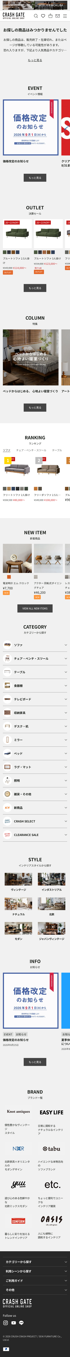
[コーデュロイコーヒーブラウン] (44, 252)
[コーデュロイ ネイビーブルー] (13, 488)
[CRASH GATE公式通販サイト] (13, 15)
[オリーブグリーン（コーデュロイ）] (4, 252)
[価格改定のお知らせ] (31, 127)
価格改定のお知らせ (16, 161)
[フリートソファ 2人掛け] (17, 470)
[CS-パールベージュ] (36, 577)
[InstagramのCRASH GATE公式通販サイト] (5, 1323)
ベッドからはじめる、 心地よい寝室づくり (30, 391)
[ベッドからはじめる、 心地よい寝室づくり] (31, 357)
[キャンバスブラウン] (40, 488)
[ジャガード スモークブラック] (17, 488)
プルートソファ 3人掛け (47, 258)
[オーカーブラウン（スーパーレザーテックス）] (13, 252)
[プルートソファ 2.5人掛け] (17, 233)
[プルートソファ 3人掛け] (48, 233)
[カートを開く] (50, 16)
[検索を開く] (35, 16)
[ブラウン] (9, 577)
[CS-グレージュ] (67, 577)
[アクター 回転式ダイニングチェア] (48, 558)
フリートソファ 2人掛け (16, 495)
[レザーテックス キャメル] (9, 488)
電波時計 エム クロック (16, 583)
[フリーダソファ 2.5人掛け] (48, 470)
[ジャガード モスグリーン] (26, 488)
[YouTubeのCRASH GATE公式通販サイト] (13, 1323)
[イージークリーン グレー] (67, 252)
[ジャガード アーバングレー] (22, 488)
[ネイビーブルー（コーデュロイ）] (17, 252)
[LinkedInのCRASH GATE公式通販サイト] (21, 1323)
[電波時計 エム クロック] (17, 558)
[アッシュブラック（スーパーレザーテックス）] (9, 252)
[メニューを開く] (65, 16)
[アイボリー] (4, 577)
